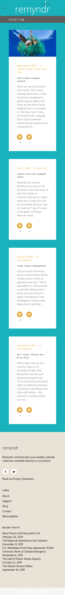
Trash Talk (41, 168)
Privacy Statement (23, 478)
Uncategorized (24, 260)
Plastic (37, 69)
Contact (6, 511)
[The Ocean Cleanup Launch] (32, 43)
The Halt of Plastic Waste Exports (21, 558)
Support (7, 501)
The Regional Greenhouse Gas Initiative (24, 540)
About (5, 496)
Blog (5, 506)
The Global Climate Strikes (17, 566)
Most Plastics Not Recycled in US (21, 533)
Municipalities (10, 516)
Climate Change (25, 69)
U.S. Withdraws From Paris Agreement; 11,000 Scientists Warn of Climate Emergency (27, 549)
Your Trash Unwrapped (31, 266)
